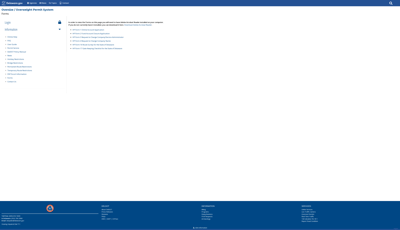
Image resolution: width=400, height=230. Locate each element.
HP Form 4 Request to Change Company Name (91, 41)
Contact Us (11, 81)
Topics (54, 3)
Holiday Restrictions (15, 59)
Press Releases (107, 212)
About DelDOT (107, 209)
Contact (65, 3)
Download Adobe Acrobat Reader (138, 25)
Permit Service (13, 48)
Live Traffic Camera (309, 212)
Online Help (12, 37)
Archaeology (206, 219)
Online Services (307, 209)
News (43, 3)
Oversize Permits (308, 214)
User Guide (12, 44)
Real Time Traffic (308, 216)
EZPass (115, 219)
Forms (10, 78)
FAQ (9, 40)
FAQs (103, 216)
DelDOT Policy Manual (16, 52)
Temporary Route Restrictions (19, 70)
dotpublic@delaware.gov (15, 221)
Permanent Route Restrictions (19, 66)
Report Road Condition (310, 221)
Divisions (105, 214)
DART (109, 219)
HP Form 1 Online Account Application (88, 30)
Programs (205, 212)
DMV (103, 219)
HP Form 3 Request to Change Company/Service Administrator (98, 37)
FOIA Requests (207, 216)
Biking (204, 209)
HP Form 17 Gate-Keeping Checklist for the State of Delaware (97, 48)
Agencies (33, 3)
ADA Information (201, 228)
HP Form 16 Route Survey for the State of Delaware (93, 44)
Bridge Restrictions (15, 63)
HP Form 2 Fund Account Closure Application (91, 33)
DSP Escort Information (16, 74)
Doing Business (207, 214)
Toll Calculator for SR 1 (310, 219)
